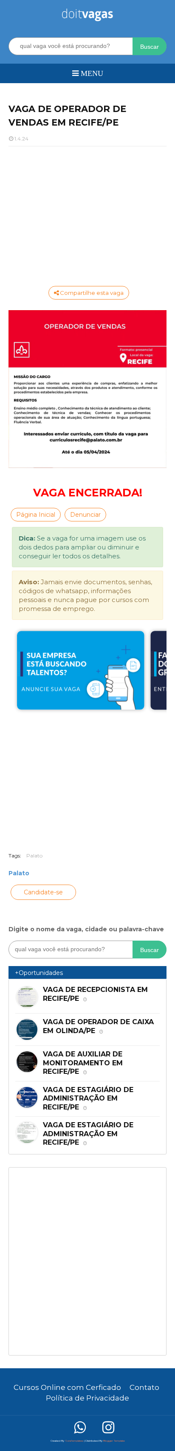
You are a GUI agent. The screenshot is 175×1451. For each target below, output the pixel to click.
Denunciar (85, 514)
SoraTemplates (74, 1441)
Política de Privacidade (87, 1398)
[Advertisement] (87, 214)
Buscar (149, 46)
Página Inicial (35, 514)
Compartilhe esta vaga (91, 292)
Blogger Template (114, 1441)
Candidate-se (43, 892)
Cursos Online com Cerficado (67, 1387)
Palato (34, 855)
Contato (144, 1387)
